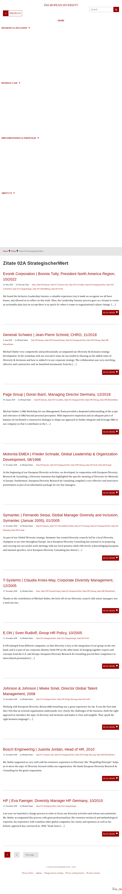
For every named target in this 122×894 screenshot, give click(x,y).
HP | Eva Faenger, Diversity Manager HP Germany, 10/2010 (53, 801)
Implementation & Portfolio (18, 138)
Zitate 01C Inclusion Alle (59, 285)
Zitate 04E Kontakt (104, 465)
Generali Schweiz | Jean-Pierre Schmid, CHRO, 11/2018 (50, 335)
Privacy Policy (28, 873)
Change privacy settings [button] (53, 873)
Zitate (34, 285)
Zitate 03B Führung (93, 340)
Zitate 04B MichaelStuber (109, 400)
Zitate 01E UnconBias (76, 285)
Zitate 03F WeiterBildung (41, 289)
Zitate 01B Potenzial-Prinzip (55, 340)
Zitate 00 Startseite (43, 285)
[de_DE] (117, 889)
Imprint (39, 873)
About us (6, 193)
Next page (29, 855)
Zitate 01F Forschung (81, 526)
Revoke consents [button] (93, 873)
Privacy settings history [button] (74, 873)
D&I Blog (15, 13)
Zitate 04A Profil (57, 289)
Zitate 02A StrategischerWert (95, 285)
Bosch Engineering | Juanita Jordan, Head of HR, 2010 (48, 749)
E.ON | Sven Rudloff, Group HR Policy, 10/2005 (42, 633)
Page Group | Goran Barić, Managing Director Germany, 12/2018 (57, 394)
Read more (109, 312)
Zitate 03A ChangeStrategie (22, 289)
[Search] (116, 10)
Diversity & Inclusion (14, 28)
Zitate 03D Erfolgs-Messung (67, 699)
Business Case (9, 83)
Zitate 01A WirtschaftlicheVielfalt (61, 526)
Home (61, 20)
